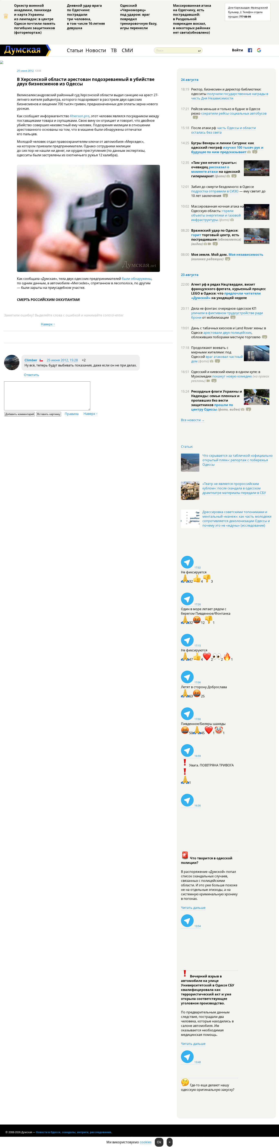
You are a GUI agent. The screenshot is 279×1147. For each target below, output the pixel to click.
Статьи (75, 50)
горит (196, 235)
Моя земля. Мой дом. (210, 254)
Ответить (31, 375)
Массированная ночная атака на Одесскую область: (217, 208)
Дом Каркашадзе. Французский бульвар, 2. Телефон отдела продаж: (248, 12)
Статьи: (187, 446)
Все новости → (193, 420)
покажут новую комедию (232, 376)
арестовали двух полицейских (227, 332)
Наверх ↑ (48, 324)
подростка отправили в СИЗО (215, 191)
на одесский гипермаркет (215, 173)
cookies (146, 1142)
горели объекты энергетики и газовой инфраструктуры (216, 215)
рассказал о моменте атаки (210, 169)
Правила (72, 414)
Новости (96, 50)
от (215, 317)
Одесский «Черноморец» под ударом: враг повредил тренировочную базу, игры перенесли (138, 16)
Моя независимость (246, 254)
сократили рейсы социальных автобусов (234, 113)
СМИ (127, 50)
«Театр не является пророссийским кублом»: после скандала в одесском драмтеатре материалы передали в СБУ (234, 488)
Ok (159, 1142)
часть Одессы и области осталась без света (223, 130)
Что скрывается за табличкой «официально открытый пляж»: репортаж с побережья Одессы (237, 460)
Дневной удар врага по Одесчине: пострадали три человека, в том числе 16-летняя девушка (86, 16)
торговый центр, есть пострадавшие (216, 239)
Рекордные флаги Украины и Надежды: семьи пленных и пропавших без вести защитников (216, 398)
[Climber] (11, 369)
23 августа (190, 275)
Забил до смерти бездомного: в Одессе (222, 186)
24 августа (190, 79)
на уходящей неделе (229, 298)
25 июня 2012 (25, 71)
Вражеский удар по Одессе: (214, 230)
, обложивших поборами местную (225, 334)
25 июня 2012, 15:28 (62, 360)
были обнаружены (136, 278)
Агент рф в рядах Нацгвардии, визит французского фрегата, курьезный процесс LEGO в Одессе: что (228, 289)
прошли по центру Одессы (212, 407)
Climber (31, 360)
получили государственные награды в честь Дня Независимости (229, 96)
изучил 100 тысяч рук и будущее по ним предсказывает (227, 149)
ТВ (114, 50)
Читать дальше (193, 907)
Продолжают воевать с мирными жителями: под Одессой (211, 352)
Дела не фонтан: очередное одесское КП (223, 308)
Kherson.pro (79, 116)
